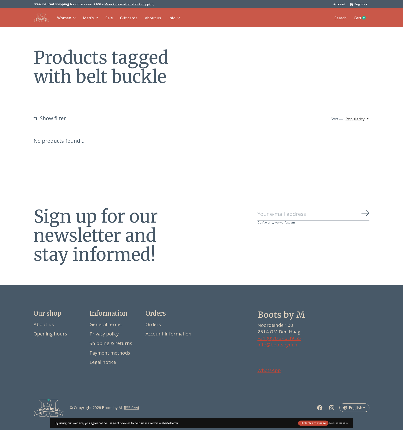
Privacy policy (104, 333)
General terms (106, 324)
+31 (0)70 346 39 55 (279, 338)
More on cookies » (338, 422)
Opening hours (50, 333)
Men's (88, 17)
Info (172, 17)
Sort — (337, 119)
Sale (109, 17)
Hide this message (313, 423)
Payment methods (110, 352)
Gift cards (128, 17)
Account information (168, 333)
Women (64, 17)
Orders (153, 324)
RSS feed (131, 407)
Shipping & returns (111, 343)
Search (340, 17)
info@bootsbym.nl (278, 344)
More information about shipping (128, 4)
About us (153, 17)
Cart (361, 18)
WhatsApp (269, 370)
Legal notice (103, 362)
